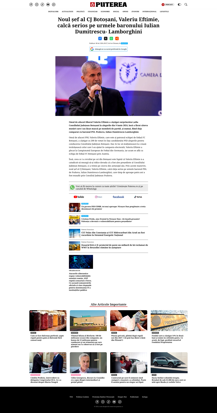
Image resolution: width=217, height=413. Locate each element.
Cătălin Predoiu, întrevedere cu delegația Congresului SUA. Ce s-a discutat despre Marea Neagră (46, 380)
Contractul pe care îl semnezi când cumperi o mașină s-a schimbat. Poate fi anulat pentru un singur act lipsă (128, 380)
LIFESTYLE (164, 11)
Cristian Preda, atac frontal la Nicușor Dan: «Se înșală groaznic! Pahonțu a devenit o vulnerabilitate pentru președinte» (110, 220)
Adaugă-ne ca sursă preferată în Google (111, 49)
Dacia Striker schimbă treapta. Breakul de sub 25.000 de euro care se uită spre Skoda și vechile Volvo (169, 380)
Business (75, 333)
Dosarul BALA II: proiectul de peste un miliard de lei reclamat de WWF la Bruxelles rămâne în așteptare (114, 246)
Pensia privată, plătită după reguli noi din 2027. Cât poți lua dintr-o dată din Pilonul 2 (128, 338)
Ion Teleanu (114, 43)
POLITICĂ (81, 11)
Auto (154, 375)
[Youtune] (48, 4)
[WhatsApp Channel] (53, 4)
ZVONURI (135, 11)
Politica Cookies (82, 397)
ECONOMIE (105, 11)
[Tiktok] (42, 4)
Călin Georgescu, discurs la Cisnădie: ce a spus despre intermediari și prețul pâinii (88, 380)
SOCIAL (116, 11)
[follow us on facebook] (118, 197)
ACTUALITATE (67, 11)
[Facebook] (31, 4)
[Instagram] (36, 4)
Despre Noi (122, 397)
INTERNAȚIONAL (150, 11)
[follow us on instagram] (98, 197)
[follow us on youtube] (79, 197)
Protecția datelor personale (103, 397)
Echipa (144, 397)
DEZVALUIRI (53, 11)
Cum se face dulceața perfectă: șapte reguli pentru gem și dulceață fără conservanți (47, 338)
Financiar (92, 11)
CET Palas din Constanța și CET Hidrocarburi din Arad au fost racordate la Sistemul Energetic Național (113, 233)
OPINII (125, 11)
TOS (71, 397)
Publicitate (134, 397)
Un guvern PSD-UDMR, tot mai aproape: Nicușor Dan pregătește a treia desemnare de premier (113, 207)
